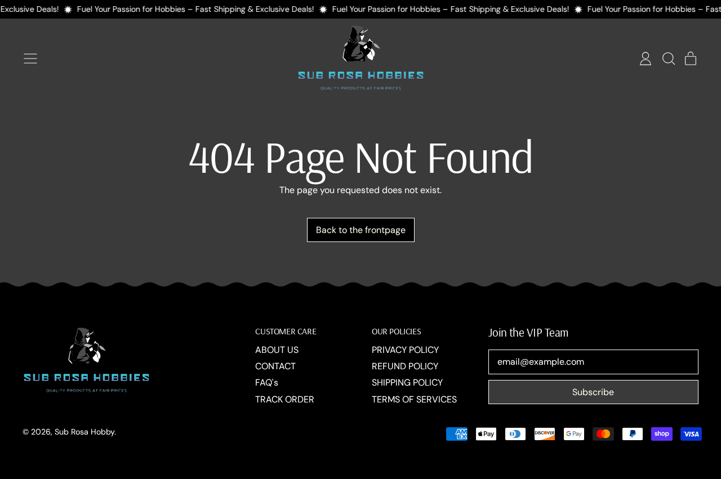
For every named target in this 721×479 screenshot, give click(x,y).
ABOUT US (277, 350)
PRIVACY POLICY (405, 350)
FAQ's (266, 382)
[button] (668, 58)
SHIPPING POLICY (407, 382)
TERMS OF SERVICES (414, 399)
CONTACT (275, 366)
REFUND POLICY (405, 366)
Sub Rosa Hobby (84, 432)
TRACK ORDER (284, 399)
